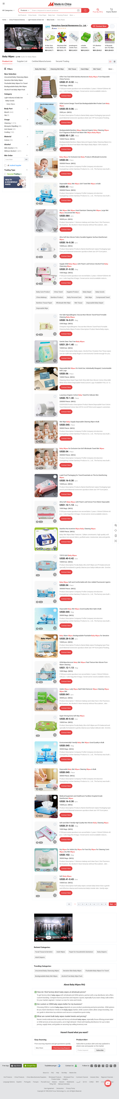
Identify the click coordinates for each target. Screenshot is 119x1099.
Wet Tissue (72, 69)
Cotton (8, 140)
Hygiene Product (73, 292)
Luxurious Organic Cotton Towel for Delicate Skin (79, 395)
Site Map (64, 1073)
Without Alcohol (12, 151)
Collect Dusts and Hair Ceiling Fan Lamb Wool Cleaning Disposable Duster (85, 47)
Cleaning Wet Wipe (57, 69)
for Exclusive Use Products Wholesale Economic (83, 157)
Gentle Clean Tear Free (72, 341)
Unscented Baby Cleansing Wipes (47, 971)
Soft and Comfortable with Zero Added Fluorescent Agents (85, 582)
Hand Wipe (85, 69)
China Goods (32, 15)
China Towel (58, 292)
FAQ (52, 1073)
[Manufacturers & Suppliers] (59, 4)
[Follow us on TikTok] (95, 1065)
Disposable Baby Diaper (94, 303)
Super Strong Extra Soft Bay (72, 716)
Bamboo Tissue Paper (44, 303)
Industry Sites (94, 1077)
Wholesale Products (55, 1077)
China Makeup (41, 297)
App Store (16, 1065)
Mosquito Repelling (12, 126)
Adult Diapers (40, 957)
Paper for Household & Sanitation (81, 952)
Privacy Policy (70, 1088)
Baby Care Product (43, 292)
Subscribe (99, 1050)
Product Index (55, 1079)
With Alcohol (11, 148)
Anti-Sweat (10, 129)
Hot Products (8, 1077)
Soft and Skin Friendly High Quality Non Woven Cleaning (84, 823)
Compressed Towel (103, 297)
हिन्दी (97, 1082)
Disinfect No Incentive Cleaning (78, 528)
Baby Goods (100, 292)
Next (111, 904)
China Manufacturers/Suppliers (36, 1077)
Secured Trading (62, 61)
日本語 (91, 1082)
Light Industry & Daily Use (13, 97)
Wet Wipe (88, 297)
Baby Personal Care (74, 297)
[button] (48, 37)
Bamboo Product (57, 297)
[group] (46, 87)
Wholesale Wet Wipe (63, 303)
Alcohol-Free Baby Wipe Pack (71, 976)
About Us (46, 1073)
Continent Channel (82, 1077)
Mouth (8, 112)
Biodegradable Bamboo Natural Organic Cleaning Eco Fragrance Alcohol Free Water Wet (84, 131)
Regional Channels (107, 1077)
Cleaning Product (62, 15)
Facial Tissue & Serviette (43, 952)
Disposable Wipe (42, 308)
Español (19, 1082)
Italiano (54, 1082)
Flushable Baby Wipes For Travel (97, 971)
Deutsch (61, 1082)
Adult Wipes (60, 952)
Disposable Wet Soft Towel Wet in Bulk (80, 183)
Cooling (9, 132)
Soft (65, 876)
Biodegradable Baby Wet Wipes (46, 976)
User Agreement (49, 1088)
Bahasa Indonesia (64, 1084)
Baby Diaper (87, 292)
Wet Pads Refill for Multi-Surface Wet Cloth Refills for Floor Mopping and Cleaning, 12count (74, 47)
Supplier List (22, 61)
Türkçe (111, 1082)
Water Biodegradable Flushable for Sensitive (84, 635)
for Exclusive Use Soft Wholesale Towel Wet (82, 448)
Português (27, 1082)
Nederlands (70, 1082)
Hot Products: (22, 15)
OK (26, 159)
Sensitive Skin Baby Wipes (72, 971)
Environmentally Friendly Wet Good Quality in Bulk (82, 742)
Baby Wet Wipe (40, 69)
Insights (65, 1079)
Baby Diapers (102, 952)
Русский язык (45, 1082)
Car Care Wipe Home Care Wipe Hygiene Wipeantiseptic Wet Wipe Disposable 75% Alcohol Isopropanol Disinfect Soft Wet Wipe (98, 47)
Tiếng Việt (52, 1084)
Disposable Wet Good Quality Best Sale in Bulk (80, 609)
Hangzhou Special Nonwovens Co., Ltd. (68, 26)
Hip (6, 115)
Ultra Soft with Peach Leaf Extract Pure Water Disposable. (85, 502)
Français (35, 1082)
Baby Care (51, 15)
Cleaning (10, 123)
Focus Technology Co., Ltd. (60, 1091)
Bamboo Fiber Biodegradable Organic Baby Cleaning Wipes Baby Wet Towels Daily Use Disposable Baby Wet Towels (49, 47)
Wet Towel (97, 69)
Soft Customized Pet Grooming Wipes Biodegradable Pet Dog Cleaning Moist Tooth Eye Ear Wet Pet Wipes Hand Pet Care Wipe (110, 47)
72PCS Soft (68, 555)
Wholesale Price (69, 1077)
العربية (78, 1082)
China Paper (42, 15)
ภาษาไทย (104, 1082)
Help (57, 1073)
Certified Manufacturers (41, 61)
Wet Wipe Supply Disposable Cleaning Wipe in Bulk (79, 422)
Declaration (60, 1088)
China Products (19, 1077)
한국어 (85, 1082)
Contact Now (66, 96)
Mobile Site (72, 1073)
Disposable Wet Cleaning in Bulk (78, 769)
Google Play (30, 1065)
